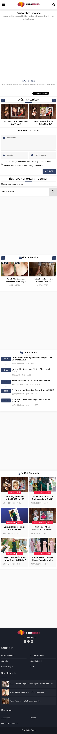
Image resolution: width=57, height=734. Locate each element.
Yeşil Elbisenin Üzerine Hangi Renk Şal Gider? (15, 558)
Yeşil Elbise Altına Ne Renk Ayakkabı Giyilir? (42, 498)
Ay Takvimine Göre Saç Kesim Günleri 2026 (33, 390)
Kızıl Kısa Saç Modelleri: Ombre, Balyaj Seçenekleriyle (30, 16)
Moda (25, 384)
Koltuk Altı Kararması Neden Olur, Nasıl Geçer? (15, 280)
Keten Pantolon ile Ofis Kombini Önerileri (44, 280)
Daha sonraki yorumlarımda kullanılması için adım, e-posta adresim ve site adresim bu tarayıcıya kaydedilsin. (27, 164)
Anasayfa (6, 16)
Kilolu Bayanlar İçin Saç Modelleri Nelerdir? (44, 122)
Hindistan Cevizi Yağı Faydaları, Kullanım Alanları (31, 401)
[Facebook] (25, 641)
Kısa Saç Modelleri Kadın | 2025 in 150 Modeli (14, 499)
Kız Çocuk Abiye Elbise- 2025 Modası (42, 528)
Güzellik (17, 375)
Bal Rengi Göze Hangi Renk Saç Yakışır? (16, 122)
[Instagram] (28, 641)
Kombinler (18, 384)
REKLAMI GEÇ (28, 81)
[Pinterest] (32, 641)
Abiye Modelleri (39, 523)
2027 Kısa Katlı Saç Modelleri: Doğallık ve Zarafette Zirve (32, 359)
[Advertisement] (28, 51)
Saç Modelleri (19, 363)
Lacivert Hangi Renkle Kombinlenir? (14, 528)
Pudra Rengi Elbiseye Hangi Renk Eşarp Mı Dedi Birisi (42, 560)
